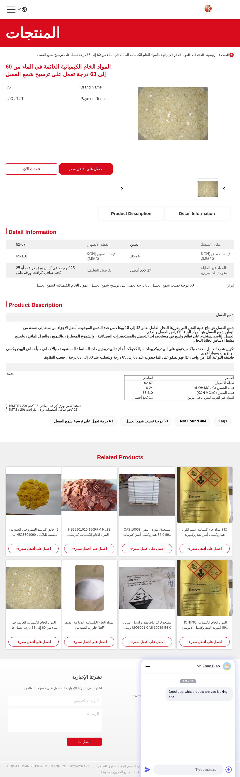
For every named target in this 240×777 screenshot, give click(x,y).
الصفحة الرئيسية (217, 55)
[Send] (147, 769)
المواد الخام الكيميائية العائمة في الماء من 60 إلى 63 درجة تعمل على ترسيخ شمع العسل (33, 625)
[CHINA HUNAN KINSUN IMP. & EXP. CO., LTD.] (208, 9)
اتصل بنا (84, 742)
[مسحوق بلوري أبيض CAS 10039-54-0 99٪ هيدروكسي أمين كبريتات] (147, 495)
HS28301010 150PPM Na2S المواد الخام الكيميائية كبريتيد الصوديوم (89, 532)
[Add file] (228, 769)
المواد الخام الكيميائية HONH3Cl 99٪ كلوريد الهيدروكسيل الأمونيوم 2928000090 (205, 625)
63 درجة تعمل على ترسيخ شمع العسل (83, 421)
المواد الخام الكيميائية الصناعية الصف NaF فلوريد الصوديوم (89, 624)
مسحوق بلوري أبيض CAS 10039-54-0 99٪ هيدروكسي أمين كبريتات (147, 532)
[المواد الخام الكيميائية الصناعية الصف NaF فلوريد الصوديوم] (89, 588)
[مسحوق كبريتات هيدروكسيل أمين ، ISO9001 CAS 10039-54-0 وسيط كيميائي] (147, 588)
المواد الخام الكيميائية (175, 55)
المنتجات (198, 55)
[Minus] (147, 666)
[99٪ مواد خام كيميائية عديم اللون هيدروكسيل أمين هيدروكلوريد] (204, 495)
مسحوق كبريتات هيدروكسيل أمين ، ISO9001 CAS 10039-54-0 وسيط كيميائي (147, 625)
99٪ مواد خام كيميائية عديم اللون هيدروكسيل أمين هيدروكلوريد (204, 532)
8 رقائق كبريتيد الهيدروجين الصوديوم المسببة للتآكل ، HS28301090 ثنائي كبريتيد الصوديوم (33, 532)
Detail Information (197, 213)
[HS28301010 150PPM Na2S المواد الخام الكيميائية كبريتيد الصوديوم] (89, 495)
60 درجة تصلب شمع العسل (146, 421)
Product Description (131, 213)
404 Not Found (193, 421)
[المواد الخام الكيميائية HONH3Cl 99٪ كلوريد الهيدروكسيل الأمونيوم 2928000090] (204, 588)
